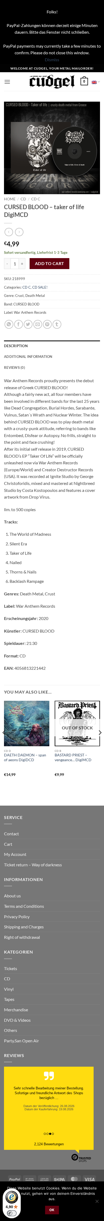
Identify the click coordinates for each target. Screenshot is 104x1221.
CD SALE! (39, 287)
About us (12, 895)
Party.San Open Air (21, 1040)
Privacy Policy (17, 916)
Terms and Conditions (24, 906)
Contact (11, 833)
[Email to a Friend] (37, 324)
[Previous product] (19, 232)
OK (52, 1210)
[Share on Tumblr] (57, 324)
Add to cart (49, 263)
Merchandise (16, 1009)
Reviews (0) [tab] (14, 367)
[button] (7, 81)
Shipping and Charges (24, 926)
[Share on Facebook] (18, 324)
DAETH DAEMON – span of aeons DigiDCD (25, 757)
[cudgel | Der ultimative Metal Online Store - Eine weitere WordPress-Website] (52, 82)
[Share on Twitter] (28, 324)
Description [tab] (16, 346)
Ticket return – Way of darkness (33, 864)
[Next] (100, 743)
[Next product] (9, 232)
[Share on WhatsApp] (9, 324)
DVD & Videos (17, 1020)
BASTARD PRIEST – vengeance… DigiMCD (73, 757)
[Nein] (97, 1203)
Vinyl (9, 989)
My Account (15, 854)
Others (10, 1030)
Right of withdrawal (22, 937)
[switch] (12, 1213)
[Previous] (4, 743)
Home (9, 199)
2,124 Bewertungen (49, 1144)
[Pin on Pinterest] (47, 324)
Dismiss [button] (52, 59)
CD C (35, 199)
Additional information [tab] (28, 356)
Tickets (10, 968)
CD (23, 199)
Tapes (9, 999)
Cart (8, 844)
